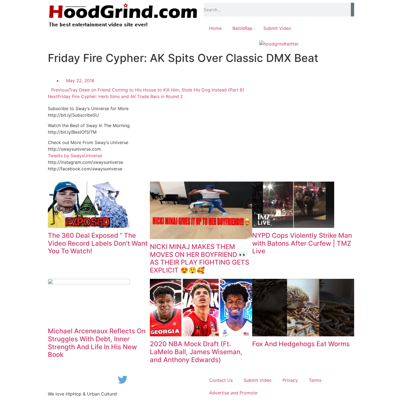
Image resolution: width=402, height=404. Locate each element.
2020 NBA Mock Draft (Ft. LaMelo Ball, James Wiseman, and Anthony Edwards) (196, 352)
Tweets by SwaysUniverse (75, 155)
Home (215, 28)
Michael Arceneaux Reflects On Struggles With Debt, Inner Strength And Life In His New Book (96, 343)
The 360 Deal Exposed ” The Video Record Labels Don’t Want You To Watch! (98, 243)
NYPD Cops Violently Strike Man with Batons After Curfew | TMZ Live (302, 243)
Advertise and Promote (233, 393)
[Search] (352, 9)
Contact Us (221, 380)
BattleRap (242, 28)
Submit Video (277, 28)
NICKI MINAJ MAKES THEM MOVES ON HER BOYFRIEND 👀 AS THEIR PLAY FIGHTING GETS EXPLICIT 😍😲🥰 (199, 258)
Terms (315, 380)
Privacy (290, 380)
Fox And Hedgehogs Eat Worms (301, 344)
